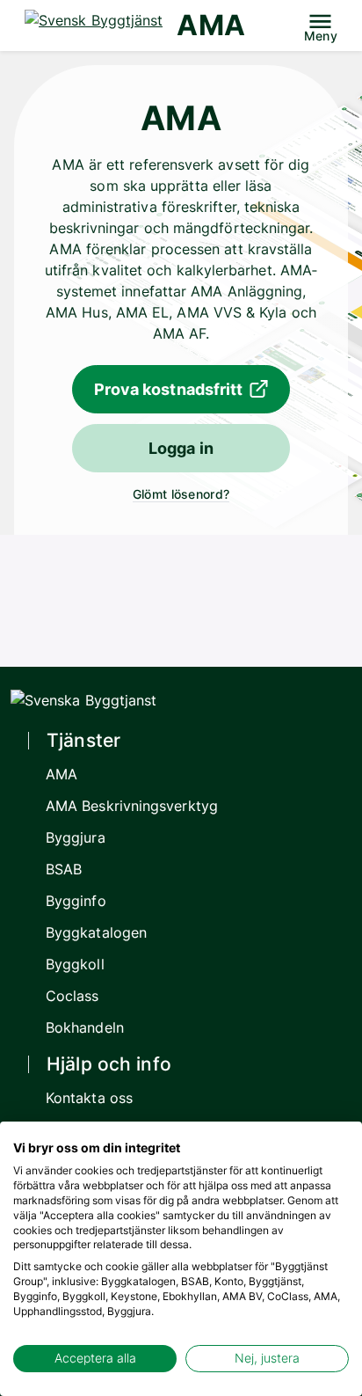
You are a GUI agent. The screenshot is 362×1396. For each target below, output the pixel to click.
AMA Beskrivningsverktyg (132, 806)
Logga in (181, 448)
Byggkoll (75, 964)
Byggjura (75, 837)
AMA (210, 25)
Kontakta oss (89, 1098)
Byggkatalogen (96, 932)
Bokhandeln (85, 1027)
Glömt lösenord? (181, 493)
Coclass (72, 996)
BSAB (64, 869)
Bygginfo (76, 901)
